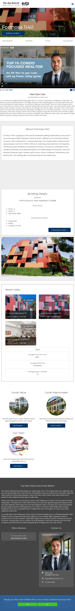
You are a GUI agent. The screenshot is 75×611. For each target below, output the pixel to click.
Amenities (28, 41)
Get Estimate (18, 425)
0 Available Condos (58, 230)
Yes (27, 604)
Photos (47, 41)
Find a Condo (55, 425)
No (47, 604)
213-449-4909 (7, 90)
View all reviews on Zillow (19, 538)
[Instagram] (74, 89)
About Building (7, 41)
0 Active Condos (12, 33)
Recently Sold (68, 41)
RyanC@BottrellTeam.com (54, 579)
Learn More (18, 466)
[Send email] (71, 89)
